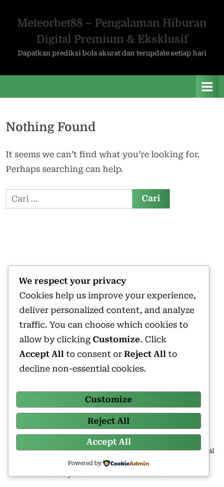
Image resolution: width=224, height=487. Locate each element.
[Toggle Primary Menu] (207, 86)
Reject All (109, 421)
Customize (108, 399)
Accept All (108, 442)
